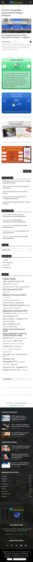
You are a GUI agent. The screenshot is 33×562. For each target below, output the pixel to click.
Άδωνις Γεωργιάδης (22, 287)
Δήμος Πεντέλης (8, 321)
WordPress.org (7, 267)
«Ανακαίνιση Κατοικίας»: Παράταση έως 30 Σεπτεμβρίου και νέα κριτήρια (14, 197)
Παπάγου (18, 346)
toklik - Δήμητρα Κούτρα (13, 281)
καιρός (14, 364)
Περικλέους (7, 352)
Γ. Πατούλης (6, 297)
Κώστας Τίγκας (7, 341)
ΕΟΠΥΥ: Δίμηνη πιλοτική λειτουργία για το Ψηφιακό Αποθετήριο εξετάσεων (17, 182)
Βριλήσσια (6, 292)
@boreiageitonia (16, 405)
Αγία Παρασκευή (13, 289)
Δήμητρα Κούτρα (6, 41)
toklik (9, 279)
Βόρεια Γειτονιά (14, 295)
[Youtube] (25, 545)
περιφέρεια (22, 367)
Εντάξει (10, 559)
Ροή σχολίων (6, 265)
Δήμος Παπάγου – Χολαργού (15, 319)
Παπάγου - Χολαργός (8, 349)
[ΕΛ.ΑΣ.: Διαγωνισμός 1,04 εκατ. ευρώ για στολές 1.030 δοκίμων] (6, 427)
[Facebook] (7, 545)
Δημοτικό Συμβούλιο (10, 326)
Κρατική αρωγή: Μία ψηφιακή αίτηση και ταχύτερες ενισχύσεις (17, 202)
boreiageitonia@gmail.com (20, 534)
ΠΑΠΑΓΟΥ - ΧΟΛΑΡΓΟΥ (17, 343)
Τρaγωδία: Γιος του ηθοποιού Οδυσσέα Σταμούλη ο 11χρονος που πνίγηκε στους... (20, 456)
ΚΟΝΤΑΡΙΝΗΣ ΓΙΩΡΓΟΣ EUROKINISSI (15, 334)
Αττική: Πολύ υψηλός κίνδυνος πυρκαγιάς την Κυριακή (15, 192)
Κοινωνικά (4, 32)
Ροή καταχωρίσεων (8, 262)
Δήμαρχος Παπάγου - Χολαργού (12, 308)
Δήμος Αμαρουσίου (10, 313)
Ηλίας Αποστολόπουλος (14, 330)
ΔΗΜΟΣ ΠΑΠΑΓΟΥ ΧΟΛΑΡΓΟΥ (16, 305)
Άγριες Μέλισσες (8, 287)
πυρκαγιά (24, 370)
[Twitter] (21, 545)
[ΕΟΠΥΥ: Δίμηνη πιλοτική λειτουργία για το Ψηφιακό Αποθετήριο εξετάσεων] (6, 418)
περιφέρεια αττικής (11, 370)
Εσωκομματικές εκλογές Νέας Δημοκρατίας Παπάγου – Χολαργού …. (16, 37)
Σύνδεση (5, 260)
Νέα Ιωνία (6, 343)
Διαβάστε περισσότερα (19, 559)
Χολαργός (10, 361)
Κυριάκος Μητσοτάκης (20, 338)
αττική (21, 362)
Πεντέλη (18, 349)
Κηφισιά (8, 338)
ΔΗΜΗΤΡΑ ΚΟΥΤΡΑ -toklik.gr (13, 303)
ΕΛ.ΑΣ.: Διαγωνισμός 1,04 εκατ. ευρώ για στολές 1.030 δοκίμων (16, 187)
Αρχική (3, 6)
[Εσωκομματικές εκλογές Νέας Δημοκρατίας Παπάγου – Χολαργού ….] (16, 25)
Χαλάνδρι (8, 359)
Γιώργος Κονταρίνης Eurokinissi (12, 300)
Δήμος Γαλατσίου (23, 313)
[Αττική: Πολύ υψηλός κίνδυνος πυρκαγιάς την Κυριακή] (6, 435)
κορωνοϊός (9, 367)
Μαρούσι (17, 341)
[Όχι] (31, 556)
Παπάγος (8, 346)
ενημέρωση (6, 364)
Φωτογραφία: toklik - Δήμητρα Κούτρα (15, 355)
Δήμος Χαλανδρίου (11, 324)
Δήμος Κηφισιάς (10, 316)
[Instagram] (12, 545)
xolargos (15, 284)
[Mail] (16, 545)
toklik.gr (7, 284)
